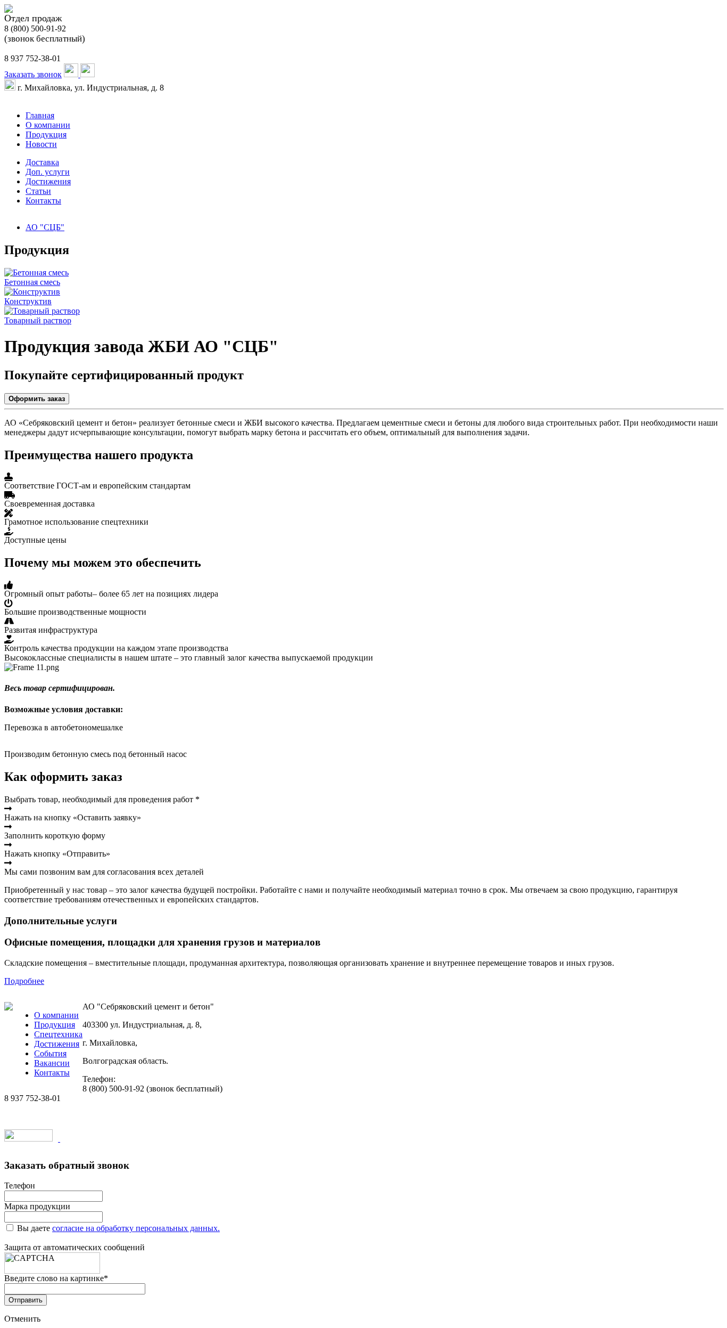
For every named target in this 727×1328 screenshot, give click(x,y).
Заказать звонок (33, 74)
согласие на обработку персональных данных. (136, 1228)
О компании (48, 124)
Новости (41, 144)
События (50, 1053)
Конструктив (28, 301)
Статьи (38, 190)
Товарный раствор (37, 320)
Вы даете (118, 1228)
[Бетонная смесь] (36, 272)
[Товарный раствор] (42, 310)
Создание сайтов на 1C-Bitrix (113, 1138)
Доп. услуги (48, 171)
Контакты (43, 200)
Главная (40, 115)
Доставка (42, 162)
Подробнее (24, 980)
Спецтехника (58, 1034)
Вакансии (52, 1063)
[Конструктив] (32, 291)
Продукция (46, 134)
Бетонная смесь (32, 282)
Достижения (48, 181)
